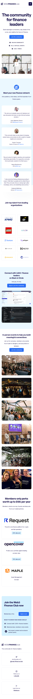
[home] (10, 4)
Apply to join (23, 614)
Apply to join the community (16, 285)
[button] (30, 4)
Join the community (16, 37)
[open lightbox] (16, 64)
